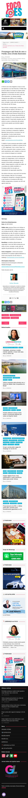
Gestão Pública (16, 377)
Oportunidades (19, 442)
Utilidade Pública (14, 60)
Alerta (5, 471)
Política (18, 410)
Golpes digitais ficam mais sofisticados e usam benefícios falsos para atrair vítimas (12, 477)
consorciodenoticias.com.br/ (9, 294)
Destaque (5, 58)
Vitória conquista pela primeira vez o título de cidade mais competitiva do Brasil (14, 384)
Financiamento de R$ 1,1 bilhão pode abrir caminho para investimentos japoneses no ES (12, 507)
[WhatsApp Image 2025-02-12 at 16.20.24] (14, 308)
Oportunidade (4, 60)
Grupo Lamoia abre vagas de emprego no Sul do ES (13, 712)
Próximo (22, 323)
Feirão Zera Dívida (16, 315)
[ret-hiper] (14, 578)
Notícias (23, 58)
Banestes (6, 315)
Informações (21, 440)
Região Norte (10, 444)
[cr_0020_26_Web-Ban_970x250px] (14, 35)
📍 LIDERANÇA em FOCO (10, 621)
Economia (10, 58)
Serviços (17, 444)
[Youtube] (10, 298)
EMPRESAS (5, 742)
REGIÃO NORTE (6, 735)
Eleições (5, 408)
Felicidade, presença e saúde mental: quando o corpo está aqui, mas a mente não (13, 351)
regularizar (6, 317)
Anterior (6, 323)
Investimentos (13, 503)
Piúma (5, 444)
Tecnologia (20, 473)
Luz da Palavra (6, 615)
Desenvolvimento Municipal (9, 375)
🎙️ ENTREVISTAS (6, 732)
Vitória (10, 379)
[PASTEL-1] (14, 534)
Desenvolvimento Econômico (18, 438)
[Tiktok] (16, 298)
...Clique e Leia (13, 647)
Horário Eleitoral (7, 410)
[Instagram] (12, 298)
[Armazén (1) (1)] (14, 22)
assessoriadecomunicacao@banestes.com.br (13, 266)
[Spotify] (17, 298)
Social (9, 60)
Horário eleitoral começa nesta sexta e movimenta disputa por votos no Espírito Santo (12, 414)
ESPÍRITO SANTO (7, 377)
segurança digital (12, 473)
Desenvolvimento (7, 438)
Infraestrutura (6, 442)
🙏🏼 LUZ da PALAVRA (9, 594)
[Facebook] (14, 298)
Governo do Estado (17, 58)
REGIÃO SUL (5, 738)
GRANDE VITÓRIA (6, 729)
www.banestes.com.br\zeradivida (13, 140)
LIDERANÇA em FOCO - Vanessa (10, 347)
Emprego (5, 440)
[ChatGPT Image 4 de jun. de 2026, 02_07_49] (14, 200)
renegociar (15, 317)
